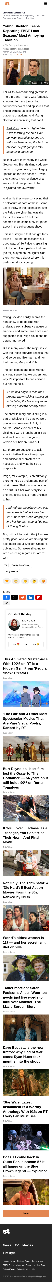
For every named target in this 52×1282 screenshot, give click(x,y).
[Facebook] (6, 597)
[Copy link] (6, 603)
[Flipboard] (38, 597)
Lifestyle (9, 1253)
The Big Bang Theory (21, 565)
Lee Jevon (17, 54)
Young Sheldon (11, 571)
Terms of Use (37, 1261)
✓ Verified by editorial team (15, 45)
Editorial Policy (23, 1269)
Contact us (30, 1265)
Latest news (19, 13)
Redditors (12, 128)
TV (5, 565)
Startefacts (8, 13)
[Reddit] (22, 597)
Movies (27, 1245)
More (26, 1213)
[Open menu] (45, 3)
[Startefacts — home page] (7, 3)
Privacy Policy (9, 1261)
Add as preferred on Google (16, 49)
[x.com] (14, 597)
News (7, 1245)
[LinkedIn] (30, 597)
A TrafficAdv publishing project (33, 1276)
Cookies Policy (23, 1261)
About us (20, 1265)
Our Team (41, 1265)
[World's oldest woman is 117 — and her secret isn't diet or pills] (26, 958)
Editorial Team (9, 1269)
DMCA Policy (8, 1265)
